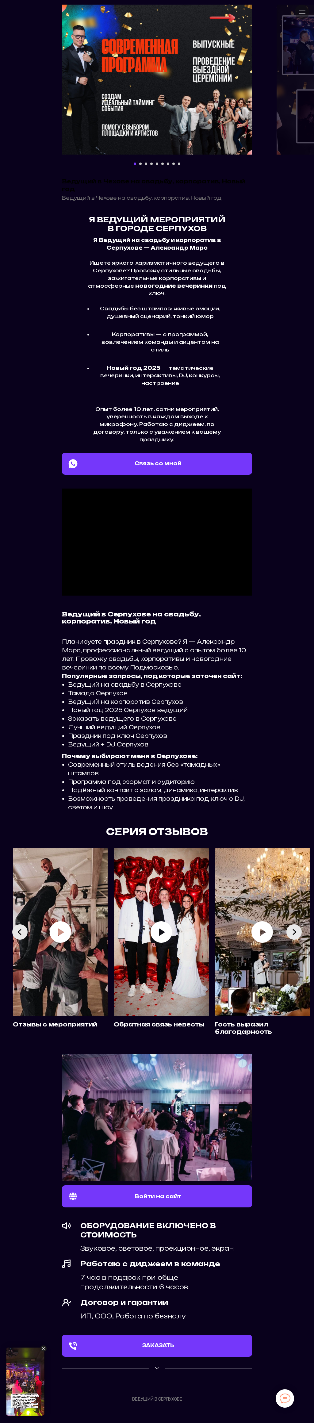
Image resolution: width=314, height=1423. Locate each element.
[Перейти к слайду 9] (179, 164)
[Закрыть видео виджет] (43, 1348)
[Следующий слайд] (264, 80)
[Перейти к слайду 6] (162, 164)
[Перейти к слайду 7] (168, 164)
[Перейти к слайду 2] (140, 164)
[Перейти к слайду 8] (173, 164)
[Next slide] (294, 932)
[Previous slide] (20, 932)
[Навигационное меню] (302, 12)
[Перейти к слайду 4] (151, 164)
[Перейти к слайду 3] (146, 164)
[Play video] (60, 932)
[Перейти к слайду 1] (135, 164)
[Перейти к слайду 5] (157, 164)
